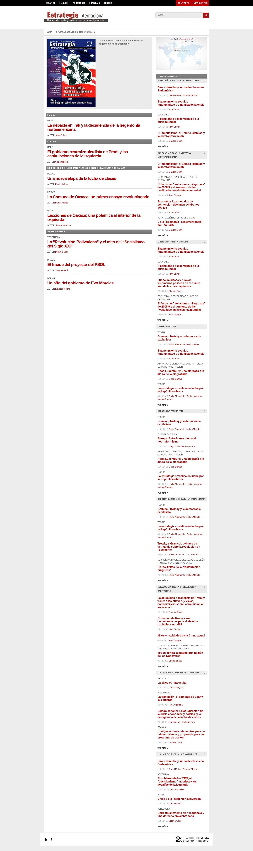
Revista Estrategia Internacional (76, 32)
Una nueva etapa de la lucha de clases (81, 178)
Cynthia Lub (174, 722)
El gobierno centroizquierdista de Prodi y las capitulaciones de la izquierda (87, 153)
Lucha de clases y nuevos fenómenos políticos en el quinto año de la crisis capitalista (178, 283)
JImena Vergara (175, 687)
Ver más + (162, 146)
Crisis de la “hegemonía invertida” (179, 798)
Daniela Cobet (175, 742)
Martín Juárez (61, 184)
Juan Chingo (61, 135)
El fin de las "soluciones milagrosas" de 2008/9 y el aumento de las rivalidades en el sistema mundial (181, 187)
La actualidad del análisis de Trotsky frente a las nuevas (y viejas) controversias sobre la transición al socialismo (181, 602)
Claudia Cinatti (175, 141)
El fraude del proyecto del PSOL (76, 264)
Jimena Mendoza (63, 225)
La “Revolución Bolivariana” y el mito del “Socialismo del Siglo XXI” (96, 244)
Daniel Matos (174, 95)
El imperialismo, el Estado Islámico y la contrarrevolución (181, 135)
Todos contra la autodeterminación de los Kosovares (180, 654)
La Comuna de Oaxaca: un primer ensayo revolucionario (98, 196)
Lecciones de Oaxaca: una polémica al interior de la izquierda (93, 217)
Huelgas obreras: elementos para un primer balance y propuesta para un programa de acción (181, 734)
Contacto (183, 3)
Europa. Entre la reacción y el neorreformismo (176, 440)
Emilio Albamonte (176, 344)
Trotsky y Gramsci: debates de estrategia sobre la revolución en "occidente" (178, 546)
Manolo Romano (165, 399)
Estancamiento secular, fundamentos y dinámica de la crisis (180, 103)
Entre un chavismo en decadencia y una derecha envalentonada (180, 814)
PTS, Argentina (176, 705)
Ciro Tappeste (61, 162)
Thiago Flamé (61, 270)
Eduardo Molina (62, 289)
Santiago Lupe (188, 446)
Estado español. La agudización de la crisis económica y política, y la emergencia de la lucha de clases (180, 714)
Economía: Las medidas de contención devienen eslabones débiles (178, 204)
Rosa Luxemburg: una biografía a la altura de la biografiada (180, 372)
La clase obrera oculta (171, 682)
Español (50, 3)
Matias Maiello (193, 344)
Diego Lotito (174, 446)
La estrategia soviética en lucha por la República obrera (180, 390)
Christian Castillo (176, 789)
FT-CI (126, 17)
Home (49, 32)
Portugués (78, 3)
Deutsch (108, 3)
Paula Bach (173, 109)
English (63, 3)
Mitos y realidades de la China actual (181, 635)
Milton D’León (61, 252)
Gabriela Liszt (175, 661)
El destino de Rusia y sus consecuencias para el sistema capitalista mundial (177, 621)
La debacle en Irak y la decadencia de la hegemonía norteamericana (93, 127)
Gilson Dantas (175, 379)
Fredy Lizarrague (195, 396)
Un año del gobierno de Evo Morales (80, 283)
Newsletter (200, 3)
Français (94, 3)
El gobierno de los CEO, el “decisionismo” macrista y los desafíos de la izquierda (177, 781)
